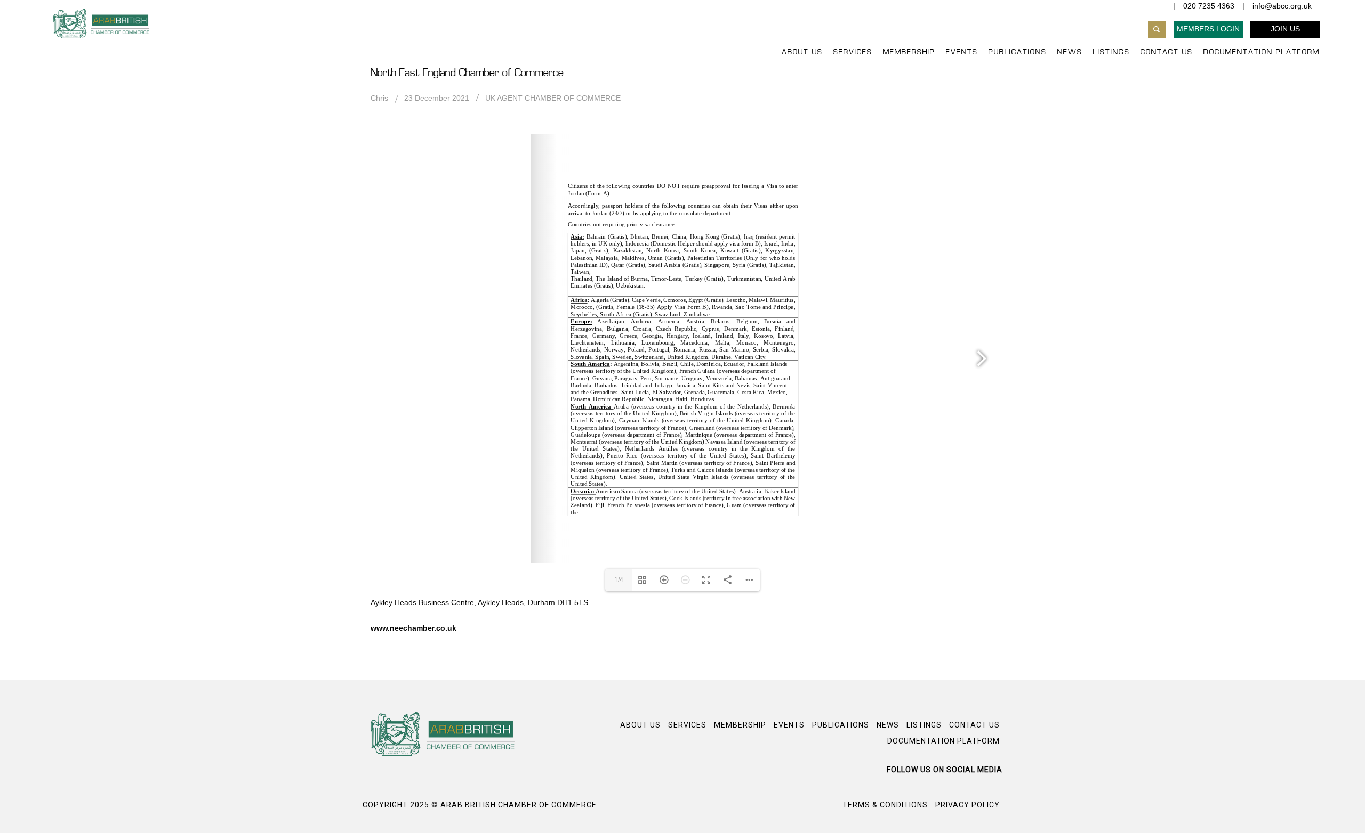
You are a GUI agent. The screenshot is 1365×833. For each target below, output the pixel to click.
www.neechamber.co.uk (413, 628)
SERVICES (852, 52)
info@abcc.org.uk (1282, 6)
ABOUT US (802, 52)
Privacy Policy (967, 805)
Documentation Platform (1261, 52)
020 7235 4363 (1208, 6)
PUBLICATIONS (1018, 52)
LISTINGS (1111, 52)
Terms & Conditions (885, 805)
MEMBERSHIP (909, 52)
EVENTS (962, 52)
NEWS (1069, 52)
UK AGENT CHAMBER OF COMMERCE (553, 98)
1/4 (618, 580)
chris (379, 98)
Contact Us (1167, 52)
